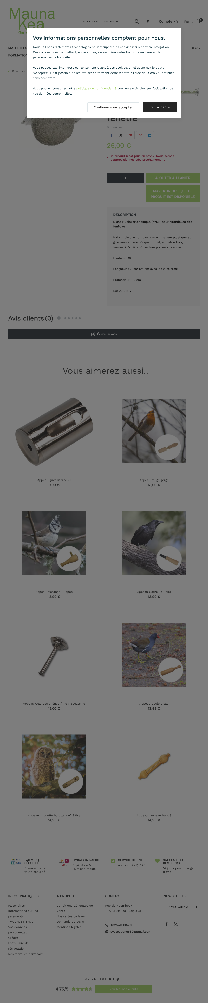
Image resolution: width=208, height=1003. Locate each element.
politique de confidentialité (96, 88)
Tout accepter (160, 107)
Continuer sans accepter (113, 107)
